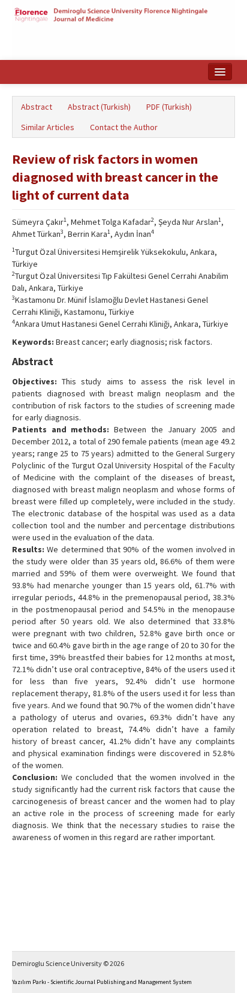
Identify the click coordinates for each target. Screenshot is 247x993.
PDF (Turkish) (169, 106)
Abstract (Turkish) (99, 106)
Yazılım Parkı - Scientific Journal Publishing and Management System (102, 982)
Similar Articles (47, 127)
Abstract (36, 106)
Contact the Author (124, 127)
